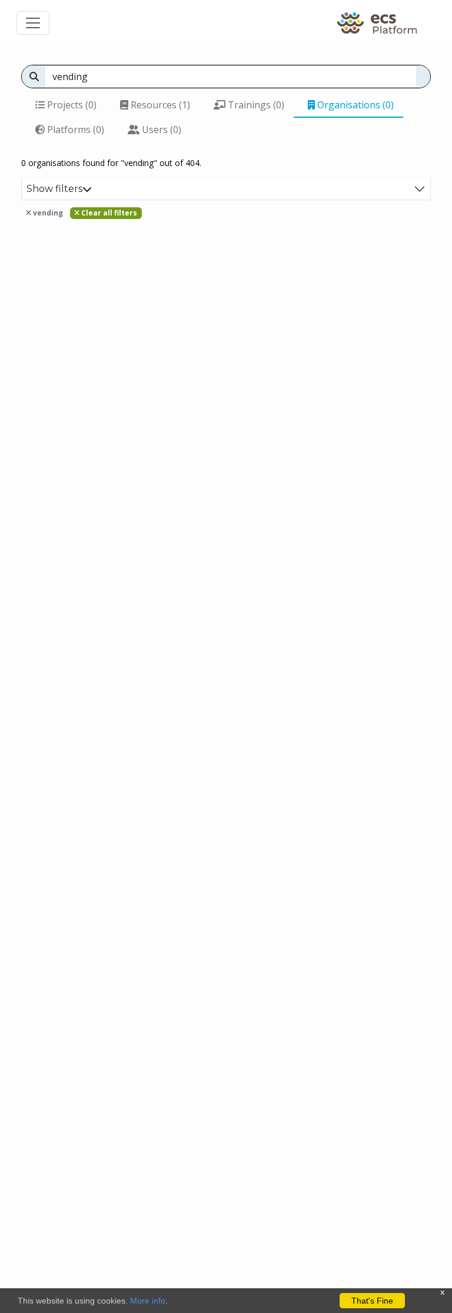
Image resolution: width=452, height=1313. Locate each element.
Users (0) (160, 129)
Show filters (54, 188)
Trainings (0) (254, 104)
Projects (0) (71, 104)
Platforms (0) (74, 129)
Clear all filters (108, 213)
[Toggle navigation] (32, 23)
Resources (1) (159, 104)
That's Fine (372, 1300)
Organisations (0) (354, 104)
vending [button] (47, 213)
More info (147, 1300)
